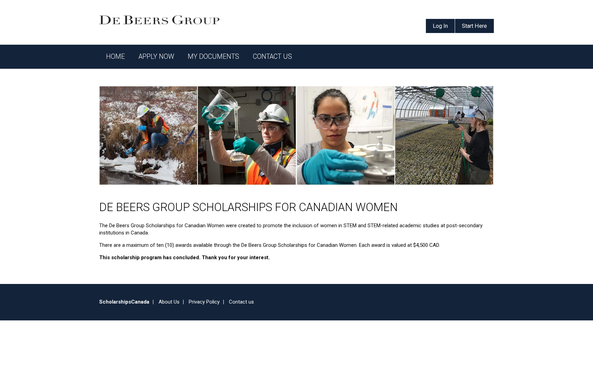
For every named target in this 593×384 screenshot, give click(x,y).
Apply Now (156, 57)
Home (115, 57)
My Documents (213, 57)
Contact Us (272, 57)
